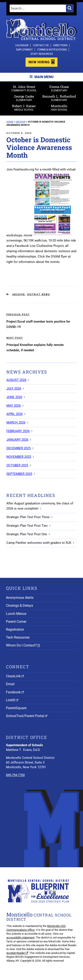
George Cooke (24, 98)
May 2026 (13, 406)
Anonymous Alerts (19, 598)
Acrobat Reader (15, 953)
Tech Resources (18, 637)
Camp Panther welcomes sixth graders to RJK (38, 543)
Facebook (13, 692)
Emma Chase (59, 88)
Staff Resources (41, 53)
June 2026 (14, 397)
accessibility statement (20, 937)
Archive (18, 294)
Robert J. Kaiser (24, 107)
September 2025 (19, 474)
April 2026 (14, 414)
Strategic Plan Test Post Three (28, 517)
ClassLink (13, 676)
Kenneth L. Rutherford (59, 98)
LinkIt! (10, 700)
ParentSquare (16, 708)
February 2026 (18, 431)
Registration (15, 629)
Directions (60, 45)
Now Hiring (39, 62)
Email (10, 684)
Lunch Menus (16, 614)
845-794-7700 (15, 775)
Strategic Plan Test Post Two (27, 526)
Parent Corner (16, 622)
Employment (24, 49)
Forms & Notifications (52, 49)
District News (38, 294)
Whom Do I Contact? (21, 645)
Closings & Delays (19, 605)
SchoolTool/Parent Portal (25, 716)
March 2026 (15, 422)
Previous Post (18, 314)
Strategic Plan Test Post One (26, 534)
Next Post (14, 338)
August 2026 (16, 380)
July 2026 (13, 388)
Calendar (21, 45)
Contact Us (41, 45)
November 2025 (18, 457)
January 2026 (17, 440)
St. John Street (24, 88)
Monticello (59, 107)
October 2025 (17, 465)
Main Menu (44, 77)
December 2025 (18, 448)
